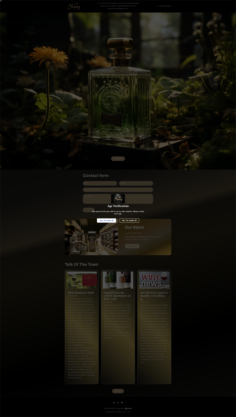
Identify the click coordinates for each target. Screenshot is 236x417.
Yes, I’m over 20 (106, 221)
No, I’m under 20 (129, 221)
